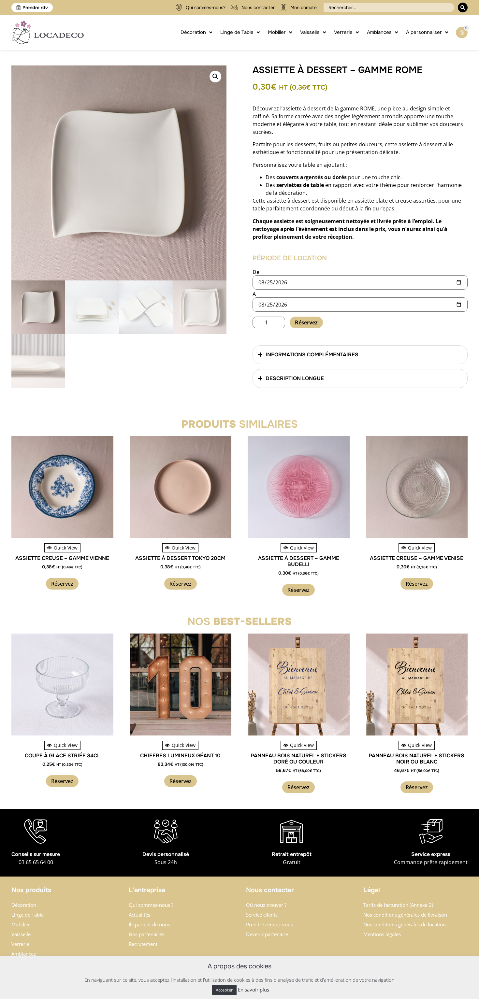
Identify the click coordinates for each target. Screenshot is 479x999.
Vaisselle (21, 934)
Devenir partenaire (267, 934)
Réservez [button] (62, 583)
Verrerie (20, 944)
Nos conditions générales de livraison (405, 914)
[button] (215, 76)
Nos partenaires (146, 934)
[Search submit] (463, 7)
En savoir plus (253, 989)
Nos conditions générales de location (404, 924)
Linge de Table (27, 914)
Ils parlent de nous (149, 924)
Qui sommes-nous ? (151, 905)
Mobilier (20, 924)
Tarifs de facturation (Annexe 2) (398, 905)
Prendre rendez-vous (269, 924)
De (256, 272)
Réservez (306, 322)
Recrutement (143, 944)
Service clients (262, 914)
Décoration (23, 905)
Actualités (139, 914)
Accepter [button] (224, 990)
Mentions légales (382, 934)
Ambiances (23, 953)
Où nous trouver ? (266, 905)
